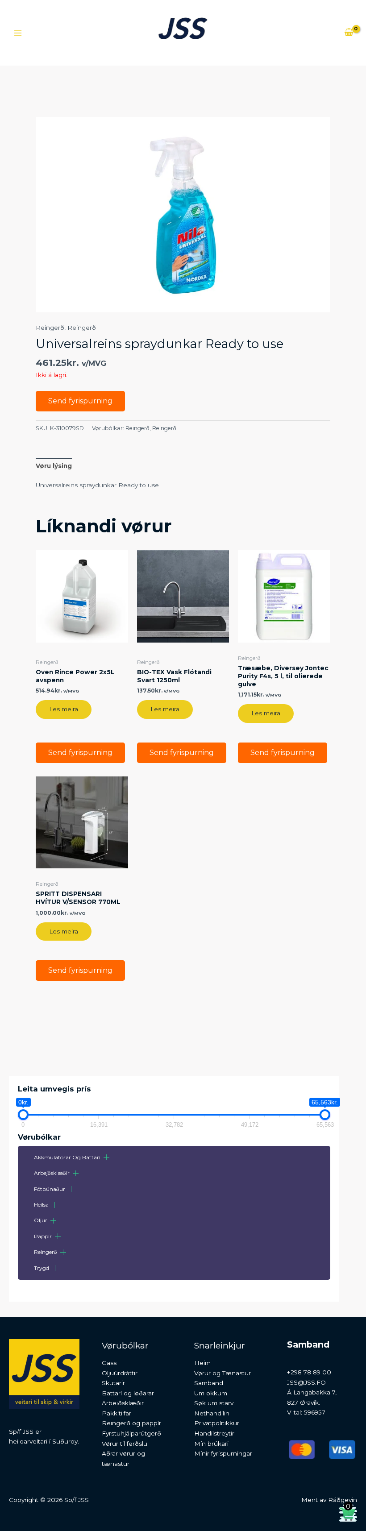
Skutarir (113, 1382)
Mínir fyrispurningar (223, 1453)
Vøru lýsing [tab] (54, 465)
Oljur (40, 1220)
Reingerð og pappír (131, 1423)
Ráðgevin (342, 1499)
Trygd (41, 1268)
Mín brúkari (211, 1443)
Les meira (63, 709)
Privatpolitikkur (216, 1423)
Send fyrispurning (80, 401)
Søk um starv (213, 1403)
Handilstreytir (214, 1433)
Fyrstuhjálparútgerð (131, 1433)
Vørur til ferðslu (124, 1443)
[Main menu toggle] (17, 32)
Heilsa (41, 1204)
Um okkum (210, 1393)
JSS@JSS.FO (306, 1382)
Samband (208, 1382)
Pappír (43, 1236)
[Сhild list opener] (106, 1157)
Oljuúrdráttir (119, 1373)
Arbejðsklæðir (52, 1173)
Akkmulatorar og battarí (67, 1157)
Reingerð (45, 1252)
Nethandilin (211, 1413)
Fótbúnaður (49, 1189)
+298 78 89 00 (309, 1372)
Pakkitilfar (116, 1413)
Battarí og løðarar (128, 1393)
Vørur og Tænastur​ (222, 1373)
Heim (202, 1362)
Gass (109, 1362)
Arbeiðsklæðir (123, 1403)
